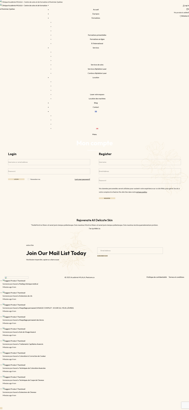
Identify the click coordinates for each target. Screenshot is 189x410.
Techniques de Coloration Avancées (32, 368)
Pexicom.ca (90, 277)
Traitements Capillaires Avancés (31, 344)
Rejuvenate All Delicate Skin (95, 220)
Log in (16, 179)
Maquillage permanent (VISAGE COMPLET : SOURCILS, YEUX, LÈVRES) (46, 308)
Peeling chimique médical (28, 284)
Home (89, 150)
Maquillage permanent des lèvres (31, 320)
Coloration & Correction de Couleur (32, 356)
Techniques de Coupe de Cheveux (31, 380)
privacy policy (141, 192)
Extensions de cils (25, 296)
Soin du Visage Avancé (27, 332)
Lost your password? (82, 179)
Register (107, 198)
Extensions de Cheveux (27, 392)
